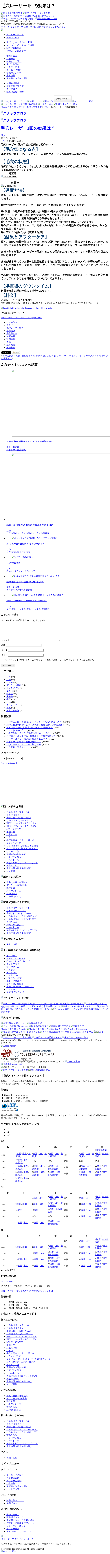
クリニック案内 (13, 70)
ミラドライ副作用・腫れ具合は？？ (23, 741)
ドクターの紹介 (13, 1480)
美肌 (8, 342)
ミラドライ (11, 972)
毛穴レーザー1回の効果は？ (28, 128)
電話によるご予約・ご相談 (19, 42)
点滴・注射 (11, 1458)
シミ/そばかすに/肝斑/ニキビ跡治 (22, 846)
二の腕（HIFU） (14, 896)
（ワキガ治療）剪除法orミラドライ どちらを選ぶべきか (29, 441)
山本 (24, 1153)
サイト (4, 655)
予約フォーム (12, 1514)
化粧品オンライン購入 (17, 78)
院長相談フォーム (15, 1517)
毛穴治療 (10, 331)
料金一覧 (10, 58)
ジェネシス (11, 322)
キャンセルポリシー (58, 27)
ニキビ (9, 325)
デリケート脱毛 (13, 685)
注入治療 (25, 552)
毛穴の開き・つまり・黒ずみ (20, 840)
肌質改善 (10, 345)
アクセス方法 (12, 1478)
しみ (8, 568)
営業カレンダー (13, 73)
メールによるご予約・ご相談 (20, 45)
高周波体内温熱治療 (16, 854)
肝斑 (15, 857)
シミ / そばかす (13, 843)
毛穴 (46, 107)
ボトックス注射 (13, 981)
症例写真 (10, 339)
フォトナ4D (12, 975)
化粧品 (9, 694)
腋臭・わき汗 (12, 447)
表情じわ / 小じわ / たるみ (18, 817)
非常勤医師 (101, 1150)
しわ (8, 530)
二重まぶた (11, 834)
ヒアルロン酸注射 (15, 984)
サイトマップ (16, 27)
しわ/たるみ (19, 820)
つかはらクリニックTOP (12, 107)
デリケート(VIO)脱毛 (16, 885)
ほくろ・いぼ (12, 851)
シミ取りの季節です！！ (18, 747)
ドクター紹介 (12, 67)
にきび (9, 837)
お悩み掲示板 (12, 83)
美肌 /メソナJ (12, 865)
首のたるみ (11, 893)
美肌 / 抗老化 (22, 862)
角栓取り (10, 347)
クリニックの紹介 (15, 1475)
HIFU (21, 823)
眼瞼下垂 (10, 832)
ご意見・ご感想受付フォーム (20, 1523)
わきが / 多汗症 (13, 891)
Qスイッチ (11, 571)
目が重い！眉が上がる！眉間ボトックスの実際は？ (26, 601)
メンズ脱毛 (11, 871)
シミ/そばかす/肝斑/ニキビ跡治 (28, 1359)
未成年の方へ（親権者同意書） (21, 1520)
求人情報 (43, 27)
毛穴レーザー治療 (15, 328)
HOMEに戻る (12, 37)
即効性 (18, 552)
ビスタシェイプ (13, 978)
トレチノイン (12, 688)
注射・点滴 (11, 944)
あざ (22, 848)
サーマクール (12, 967)
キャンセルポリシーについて (20, 1531)
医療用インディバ (15, 992)
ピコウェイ (11, 955)
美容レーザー (12, 705)
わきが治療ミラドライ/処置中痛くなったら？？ (25, 582)
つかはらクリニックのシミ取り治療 (23, 744)
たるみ (9, 682)
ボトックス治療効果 (39, 533)
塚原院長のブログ (15, 86)
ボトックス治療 (22, 533)
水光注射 (19, 868)
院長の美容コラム (15, 1500)
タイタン (10, 970)
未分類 (9, 696)
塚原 (18, 1153)
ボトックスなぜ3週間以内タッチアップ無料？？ (25, 544)
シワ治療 (10, 533)
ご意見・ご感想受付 (16, 51)
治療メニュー (12, 56)
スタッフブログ (34, 107)
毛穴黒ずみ (11, 333)
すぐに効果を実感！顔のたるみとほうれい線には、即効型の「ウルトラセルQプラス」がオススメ (50, 356)
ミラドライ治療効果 (16, 449)
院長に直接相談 (13, 48)
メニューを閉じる (15, 35)
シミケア (31, 571)
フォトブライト (13, 964)
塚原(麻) (19, 1162)
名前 (3, 645)
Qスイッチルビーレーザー (19, 961)
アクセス (5, 27)
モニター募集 (12, 1528)
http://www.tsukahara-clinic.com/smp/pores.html (21, 317)
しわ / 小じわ (12, 860)
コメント (5, 640)
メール (4, 650)
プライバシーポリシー (17, 1526)
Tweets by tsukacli (9, 763)
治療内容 (10, 336)
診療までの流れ (13, 61)
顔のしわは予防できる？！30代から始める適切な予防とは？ (30, 525)
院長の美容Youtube (15, 92)
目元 (8, 702)
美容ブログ (11, 89)
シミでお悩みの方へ (14, 563)
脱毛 (8, 708)
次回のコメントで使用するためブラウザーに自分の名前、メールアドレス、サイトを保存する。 (50, 660)
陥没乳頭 (10, 888)
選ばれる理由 (12, 64)
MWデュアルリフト (15, 829)
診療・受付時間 (31, 27)
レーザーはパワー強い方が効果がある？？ (26, 739)
